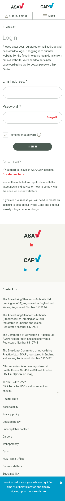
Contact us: (10, 289)
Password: (12, 106)
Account (10, 27)
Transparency (11, 444)
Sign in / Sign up (18, 15)
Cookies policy (12, 421)
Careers (7, 436)
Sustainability (11, 473)
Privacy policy (11, 414)
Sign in (32, 146)
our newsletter (36, 491)
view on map (24, 374)
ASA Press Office (13, 458)
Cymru (6, 451)
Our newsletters (12, 466)
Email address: (15, 81)
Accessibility (10, 407)
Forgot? (52, 117)
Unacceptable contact (16, 429)
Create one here (13, 174)
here (12, 386)
